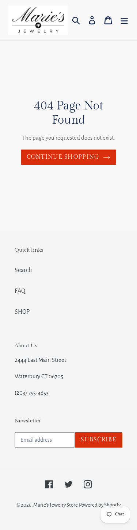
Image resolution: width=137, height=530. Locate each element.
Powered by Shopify (100, 505)
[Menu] (124, 20)
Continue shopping (63, 157)
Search (23, 270)
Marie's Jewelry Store (55, 505)
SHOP (22, 312)
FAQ (20, 291)
